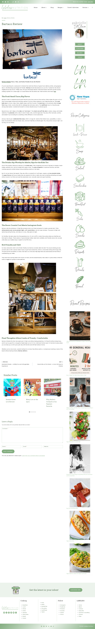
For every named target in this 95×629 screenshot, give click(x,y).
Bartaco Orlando (6, 81)
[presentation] (12, 387)
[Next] (59, 394)
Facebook (62, 607)
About (80, 607)
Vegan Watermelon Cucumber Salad (73, 441)
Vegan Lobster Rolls (70, 540)
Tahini (43, 612)
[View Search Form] (92, 7)
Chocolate (44, 608)
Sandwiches (44, 606)
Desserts (25, 612)
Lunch (24, 607)
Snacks (24, 618)
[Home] (2, 17)
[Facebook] (3, 2)
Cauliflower (44, 610)
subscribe (90, 1)
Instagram (63, 605)
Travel (3, 20)
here (55, 91)
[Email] (16, 2)
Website (46, 446)
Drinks (24, 610)
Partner (81, 614)
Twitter (62, 612)
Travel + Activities (73, 7)
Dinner (24, 608)
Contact (81, 608)
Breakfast (25, 605)
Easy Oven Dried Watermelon (72, 508)
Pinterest (62, 608)
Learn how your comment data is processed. (33, 455)
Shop (52, 7)
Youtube (62, 610)
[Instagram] (5, 2)
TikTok (62, 614)
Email (25, 446)
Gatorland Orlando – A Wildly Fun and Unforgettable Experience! (15, 364)
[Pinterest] (8, 2)
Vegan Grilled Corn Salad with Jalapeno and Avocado (76, 573)
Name (4, 446)
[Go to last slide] (6, 394)
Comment (5, 428)
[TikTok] (13, 2)
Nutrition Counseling (84, 612)
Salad (42, 604)
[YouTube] (11, 2)
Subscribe (81, 610)
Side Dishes (25, 614)
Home (35, 7)
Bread (24, 616)
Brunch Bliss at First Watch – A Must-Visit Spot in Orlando (50, 364)
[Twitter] (18, 2)
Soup (42, 602)
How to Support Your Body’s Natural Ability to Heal (76, 375)
